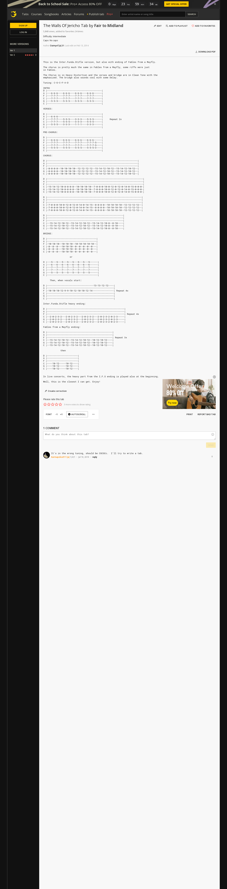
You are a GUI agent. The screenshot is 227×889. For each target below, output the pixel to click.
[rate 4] (56, 404)
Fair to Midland (108, 25)
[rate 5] (60, 404)
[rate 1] (45, 404)
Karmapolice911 (58, 457)
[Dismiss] (215, 4)
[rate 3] (53, 404)
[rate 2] (49, 404)
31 (63, 45)
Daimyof (54, 45)
